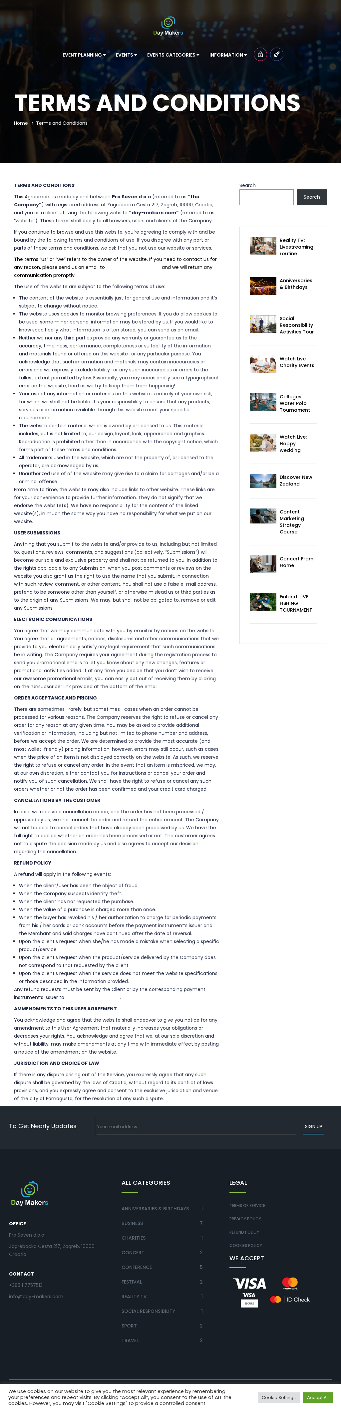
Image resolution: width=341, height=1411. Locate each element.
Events (125, 55)
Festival (132, 1282)
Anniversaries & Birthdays (296, 284)
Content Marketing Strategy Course (292, 521)
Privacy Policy (245, 1219)
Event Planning (83, 55)
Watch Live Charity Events (297, 362)
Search (247, 185)
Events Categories (171, 55)
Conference (137, 1267)
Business (132, 1223)
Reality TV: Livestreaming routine (296, 247)
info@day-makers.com (133, 267)
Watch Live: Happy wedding (293, 444)
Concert (133, 1252)
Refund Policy (244, 1232)
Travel (130, 1340)
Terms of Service (247, 1205)
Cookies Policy (245, 1245)
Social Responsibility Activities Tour (297, 325)
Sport (129, 1325)
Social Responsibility (148, 1311)
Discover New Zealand (296, 480)
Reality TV (134, 1296)
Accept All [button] (318, 1397)
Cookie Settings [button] (279, 1397)
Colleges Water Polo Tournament (295, 403)
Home (21, 123)
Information (226, 55)
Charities (134, 1238)
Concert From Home (296, 562)
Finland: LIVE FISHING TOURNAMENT (296, 603)
